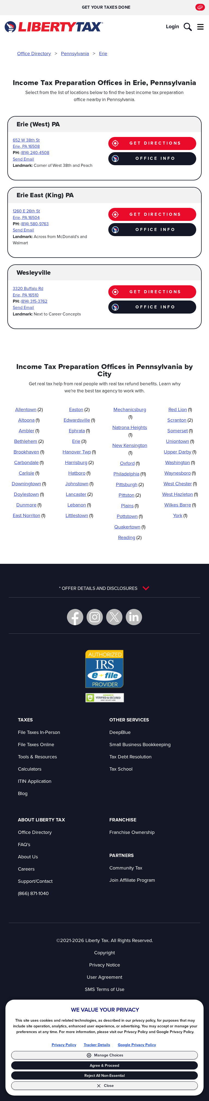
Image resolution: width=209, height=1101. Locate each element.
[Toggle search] (188, 27)
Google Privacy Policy (137, 1045)
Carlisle (29, 473)
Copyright (104, 952)
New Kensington (129, 449)
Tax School (121, 768)
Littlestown (79, 515)
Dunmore (28, 504)
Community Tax (125, 867)
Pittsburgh (130, 484)
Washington (180, 462)
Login (172, 26)
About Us (28, 856)
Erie (103, 53)
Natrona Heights (129, 431)
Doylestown (29, 494)
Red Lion (180, 409)
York (180, 515)
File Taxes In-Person (39, 732)
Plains (130, 505)
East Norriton (29, 515)
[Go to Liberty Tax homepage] (53, 26)
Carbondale (29, 462)
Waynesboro (180, 473)
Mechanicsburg (129, 413)
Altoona (28, 420)
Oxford (130, 463)
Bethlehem (29, 441)
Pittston (130, 495)
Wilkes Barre (180, 504)
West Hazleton (180, 494)
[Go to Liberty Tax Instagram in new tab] (95, 617)
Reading (130, 537)
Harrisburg (79, 462)
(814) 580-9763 (35, 224)
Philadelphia (129, 473)
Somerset (180, 430)
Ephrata (79, 430)
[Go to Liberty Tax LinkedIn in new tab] (134, 617)
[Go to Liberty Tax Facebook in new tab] (75, 617)
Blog (22, 793)
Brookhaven (29, 451)
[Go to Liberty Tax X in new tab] (114, 617)
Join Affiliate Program (132, 880)
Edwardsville (79, 420)
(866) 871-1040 (33, 893)
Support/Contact (35, 881)
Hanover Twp (79, 451)
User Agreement (104, 977)
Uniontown (180, 441)
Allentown (29, 409)
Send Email (23, 159)
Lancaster (79, 494)
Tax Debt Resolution (130, 756)
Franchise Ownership (132, 832)
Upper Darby (180, 451)
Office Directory (34, 53)
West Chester (180, 483)
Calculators (29, 768)
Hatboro (79, 473)
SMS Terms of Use (104, 989)
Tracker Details (97, 1045)
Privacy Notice (104, 964)
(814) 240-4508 (35, 152)
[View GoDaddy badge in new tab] (105, 697)
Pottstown (130, 516)
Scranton (180, 420)
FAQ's (24, 844)
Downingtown (29, 483)
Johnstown (79, 483)
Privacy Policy (64, 1045)
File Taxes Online (36, 744)
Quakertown (129, 526)
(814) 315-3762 (34, 301)
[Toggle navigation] (200, 27)
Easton (79, 409)
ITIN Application (34, 781)
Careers (26, 868)
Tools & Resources (37, 756)
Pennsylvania (75, 53)
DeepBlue (120, 732)
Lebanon (79, 504)
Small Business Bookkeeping (140, 744)
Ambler (29, 430)
